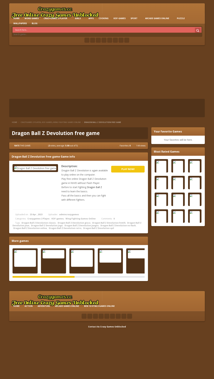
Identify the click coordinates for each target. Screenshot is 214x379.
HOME (16, 18)
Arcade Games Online (157, 18)
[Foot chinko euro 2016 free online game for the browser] (25, 258)
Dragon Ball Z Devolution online (30, 228)
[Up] (129, 316)
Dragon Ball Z (94, 187)
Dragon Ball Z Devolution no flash (118, 225)
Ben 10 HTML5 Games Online (99, 306)
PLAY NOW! (128, 169)
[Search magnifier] (198, 30)
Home (14, 122)
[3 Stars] (39, 146)
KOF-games (120, 18)
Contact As (94, 326)
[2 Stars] (36, 146)
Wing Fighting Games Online (67, 122)
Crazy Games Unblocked (113, 326)
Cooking (104, 18)
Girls (78, 18)
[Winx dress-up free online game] (138, 254)
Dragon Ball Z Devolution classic (39, 222)
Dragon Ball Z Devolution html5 (108, 222)
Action (29, 306)
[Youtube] (103, 40)
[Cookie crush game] (53, 254)
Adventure (44, 306)
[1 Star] (33, 146)
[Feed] (121, 40)
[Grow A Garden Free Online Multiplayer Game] (110, 256)
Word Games (32, 18)
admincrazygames (69, 214)
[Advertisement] (107, 72)
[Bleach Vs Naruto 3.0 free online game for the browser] (81, 258)
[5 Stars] (45, 146)
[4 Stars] (42, 146)
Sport (134, 18)
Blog (34, 23)
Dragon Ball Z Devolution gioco (74, 222)
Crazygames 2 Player (55, 18)
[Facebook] (86, 40)
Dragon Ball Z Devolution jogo (47, 225)
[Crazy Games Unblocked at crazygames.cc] (55, 11)
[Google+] (98, 40)
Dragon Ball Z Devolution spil (98, 228)
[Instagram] (115, 40)
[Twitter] (92, 40)
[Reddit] (109, 40)
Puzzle (181, 18)
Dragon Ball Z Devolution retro (65, 228)
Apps (91, 18)
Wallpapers (20, 23)
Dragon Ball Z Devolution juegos (82, 225)
